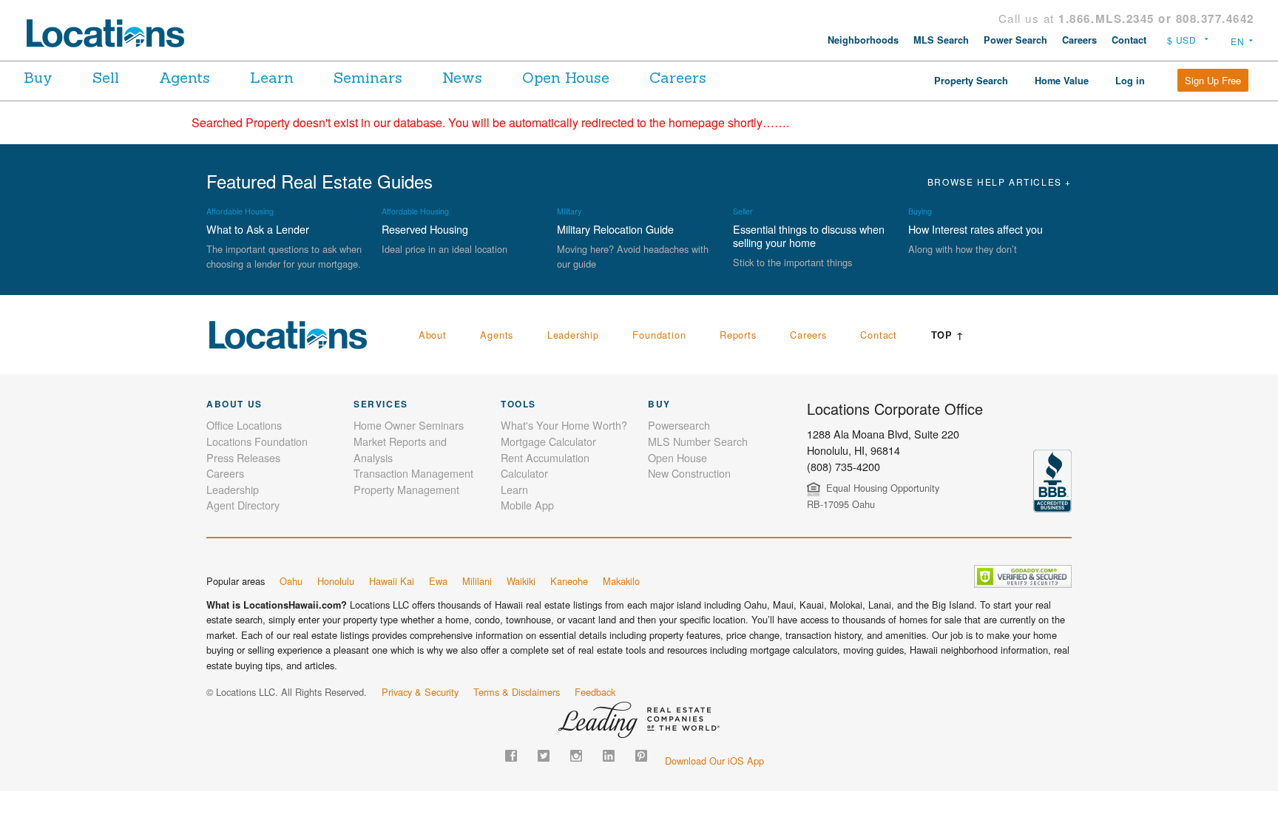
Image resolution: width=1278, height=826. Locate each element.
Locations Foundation (257, 441)
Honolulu (335, 581)
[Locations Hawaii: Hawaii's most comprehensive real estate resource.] (112, 33)
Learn (272, 77)
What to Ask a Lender (257, 229)
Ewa (438, 581)
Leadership (573, 335)
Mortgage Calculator (548, 441)
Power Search (1015, 40)
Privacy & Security (420, 692)
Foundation (659, 335)
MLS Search (941, 40)
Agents (184, 77)
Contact (1129, 40)
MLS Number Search (698, 441)
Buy (38, 77)
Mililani (477, 581)
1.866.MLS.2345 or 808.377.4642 (1156, 18)
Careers (1079, 40)
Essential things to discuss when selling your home (809, 235)
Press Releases (243, 457)
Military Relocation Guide (615, 229)
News (462, 77)
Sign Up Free (1213, 80)
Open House (565, 77)
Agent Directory (243, 504)
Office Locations (244, 425)
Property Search (971, 80)
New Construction (689, 473)
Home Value (1062, 80)
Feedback (595, 692)
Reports (738, 335)
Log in (1130, 80)
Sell (105, 77)
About (433, 335)
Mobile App (527, 504)
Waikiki (521, 581)
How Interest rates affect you (975, 229)
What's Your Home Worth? (564, 425)
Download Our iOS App (714, 761)
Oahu (291, 581)
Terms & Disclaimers (516, 692)
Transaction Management (413, 473)
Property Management (406, 489)
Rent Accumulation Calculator (545, 465)
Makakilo (621, 581)
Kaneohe (569, 581)
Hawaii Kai (391, 581)
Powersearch (679, 425)
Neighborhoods (863, 40)
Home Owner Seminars (409, 425)
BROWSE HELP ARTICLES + (999, 181)
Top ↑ (947, 335)
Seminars (368, 77)
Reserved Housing (425, 229)
